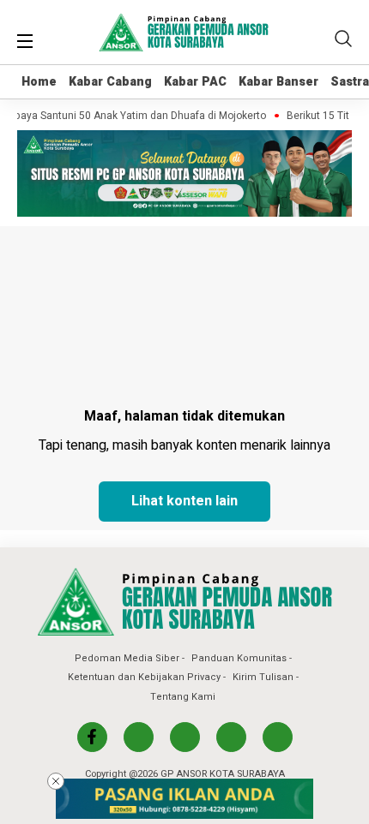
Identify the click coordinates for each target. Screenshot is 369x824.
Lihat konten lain (184, 501)
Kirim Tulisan (263, 677)
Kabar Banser (278, 82)
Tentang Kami (182, 696)
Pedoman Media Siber (127, 658)
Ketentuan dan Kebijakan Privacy (144, 677)
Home (39, 82)
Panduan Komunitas (239, 658)
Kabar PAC (195, 82)
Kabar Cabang (110, 82)
